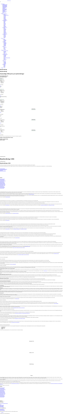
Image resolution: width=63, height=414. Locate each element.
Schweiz (5, 30)
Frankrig (5, 18)
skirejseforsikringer (7, 220)
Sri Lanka (5, 40)
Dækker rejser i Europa (2, 240)
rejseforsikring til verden (56, 253)
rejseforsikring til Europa (27, 246)
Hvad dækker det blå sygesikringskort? (15, 322)
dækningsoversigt (17, 298)
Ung (3, 12)
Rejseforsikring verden (2, 185)
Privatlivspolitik (1, 406)
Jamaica (5, 58)
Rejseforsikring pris (5, 8)
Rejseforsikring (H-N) (5, 20)
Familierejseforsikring (2, 183)
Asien (2, 38)
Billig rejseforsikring (5, 5)
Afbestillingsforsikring (5, 4)
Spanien (5, 32)
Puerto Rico (5, 59)
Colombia (5, 56)
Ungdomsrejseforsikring (2, 389)
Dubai (4, 65)
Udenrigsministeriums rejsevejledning (15, 383)
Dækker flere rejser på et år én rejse (3, 150)
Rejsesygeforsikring (5, 9)
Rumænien (5, 29)
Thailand (5, 45)
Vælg (0, 112)
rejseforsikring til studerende (16, 213)
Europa (2, 13)
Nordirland (5, 26)
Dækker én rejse (1, 142)
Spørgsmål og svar (2, 186)
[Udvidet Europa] (31, 362)
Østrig (4, 37)
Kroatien (5, 23)
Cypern (4, 16)
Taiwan (4, 49)
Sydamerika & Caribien (5, 54)
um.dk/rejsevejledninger (2, 168)
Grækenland (5, 19)
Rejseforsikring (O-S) (5, 27)
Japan (4, 47)
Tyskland (24, 247)
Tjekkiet (5, 34)
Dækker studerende (2, 155)
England (17, 247)
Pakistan (5, 41)
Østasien (3, 46)
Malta (4, 25)
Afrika (3, 60)
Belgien (5, 14)
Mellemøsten (4, 64)
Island (4, 22)
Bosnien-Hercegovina (6, 15)
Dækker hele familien (2, 147)
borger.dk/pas (1, 170)
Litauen (5, 24)
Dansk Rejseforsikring (2, 410)
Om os (0, 404)
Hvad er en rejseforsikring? (13, 264)
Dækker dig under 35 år (2, 207)
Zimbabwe (5, 63)
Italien (19, 247)
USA (4, 53)
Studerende (4, 10)
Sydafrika (5, 62)
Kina (4, 48)
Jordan (4, 66)
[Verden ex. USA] (31, 351)
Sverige (5, 33)
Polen (4, 28)
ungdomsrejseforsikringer (8, 213)
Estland (4, 17)
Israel (24, 254)
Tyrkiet (4, 35)
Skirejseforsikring (2, 390)
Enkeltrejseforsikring (5, 6)
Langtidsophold (4, 7)
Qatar (4, 67)
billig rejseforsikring (56, 303)
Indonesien (5, 43)
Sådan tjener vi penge (9, 0)
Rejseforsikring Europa (2, 184)
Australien (5, 51)
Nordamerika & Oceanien (5, 50)
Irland (4, 21)
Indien (4, 39)
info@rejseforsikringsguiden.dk (4, 403)
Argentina (5, 55)
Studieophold (4, 11)
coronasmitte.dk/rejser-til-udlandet (3, 169)
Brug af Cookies (1, 405)
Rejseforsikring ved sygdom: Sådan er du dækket (20, 318)
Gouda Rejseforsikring (2, 409)
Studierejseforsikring (2, 182)
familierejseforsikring (17, 237)
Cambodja (5, 42)
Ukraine (5, 36)
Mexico (5, 52)
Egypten (5, 61)
